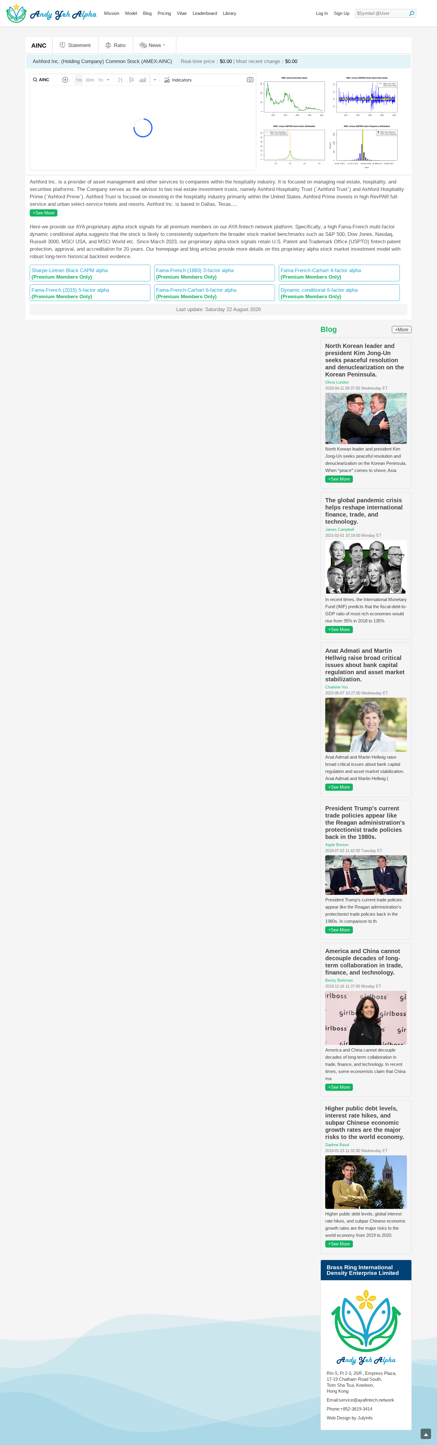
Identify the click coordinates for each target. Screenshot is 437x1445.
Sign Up (341, 13)
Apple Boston (336, 844)
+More (401, 329)
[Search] (411, 13)
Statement (79, 45)
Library (229, 13)
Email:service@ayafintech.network (360, 1399)
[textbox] (385, 13)
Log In (322, 13)
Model (131, 13)
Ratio (119, 45)
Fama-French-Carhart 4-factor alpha (321, 274)
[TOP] (426, 1434)
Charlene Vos (336, 687)
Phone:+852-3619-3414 (349, 1408)
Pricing (164, 13)
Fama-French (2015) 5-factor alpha (70, 293)
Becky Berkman (339, 980)
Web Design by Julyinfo (349, 1417)
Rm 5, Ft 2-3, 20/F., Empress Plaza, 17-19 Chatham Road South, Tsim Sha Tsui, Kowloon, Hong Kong (361, 1382)
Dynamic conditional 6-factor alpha (319, 293)
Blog (147, 13)
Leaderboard (205, 13)
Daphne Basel (337, 1145)
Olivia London (337, 382)
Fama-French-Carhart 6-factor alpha (196, 293)
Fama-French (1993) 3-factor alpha (195, 274)
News (155, 45)
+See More (43, 212)
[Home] (51, 13)
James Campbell (339, 529)
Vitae (182, 13)
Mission (111, 13)
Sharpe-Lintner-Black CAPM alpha (70, 274)
